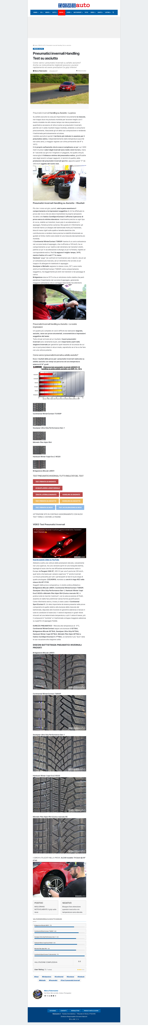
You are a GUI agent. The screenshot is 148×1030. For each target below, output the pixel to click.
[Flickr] (51, 996)
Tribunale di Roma (82, 1014)
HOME (35, 12)
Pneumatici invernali (41, 113)
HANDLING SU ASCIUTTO (71, 501)
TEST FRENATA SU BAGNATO (45, 481)
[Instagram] (55, 996)
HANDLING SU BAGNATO (71, 494)
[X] (47, 996)
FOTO (86, 12)
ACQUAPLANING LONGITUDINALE (47, 488)
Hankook (81, 976)
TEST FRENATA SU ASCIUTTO (45, 501)
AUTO (54, 12)
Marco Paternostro (41, 71)
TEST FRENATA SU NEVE (44, 507)
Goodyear (71, 976)
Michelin (43, 980)
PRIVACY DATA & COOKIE (91, 1010)
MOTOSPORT (77, 12)
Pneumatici (53, 980)
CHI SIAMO (53, 1010)
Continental (59, 976)
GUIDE (68, 12)
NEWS (47, 12)
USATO (100, 12)
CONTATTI (64, 1010)
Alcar (37, 976)
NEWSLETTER (75, 1010)
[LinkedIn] (49, 996)
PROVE (61, 12)
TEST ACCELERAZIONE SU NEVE (70, 507)
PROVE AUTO (42, 45)
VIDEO (92, 12)
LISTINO (107, 12)
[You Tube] (53, 996)
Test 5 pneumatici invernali (71, 980)
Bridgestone (47, 976)
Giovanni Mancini (81, 1016)
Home (35, 45)
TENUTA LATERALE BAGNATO (45, 494)
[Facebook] (45, 996)
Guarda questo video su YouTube (46, 560)
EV (41, 12)
